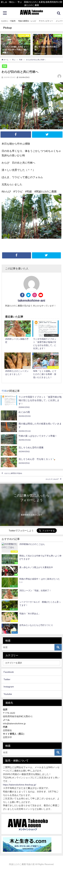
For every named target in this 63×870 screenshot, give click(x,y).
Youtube (8, 694)
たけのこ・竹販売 (8, 21)
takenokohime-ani (31, 300)
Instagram (9, 686)
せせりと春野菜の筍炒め (13, 473)
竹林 (4, 66)
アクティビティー (46, 21)
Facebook (9, 672)
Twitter (7, 679)
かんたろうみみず (52, 479)
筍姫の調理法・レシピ (27, 21)
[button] (4, 44)
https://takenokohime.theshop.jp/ (19, 785)
